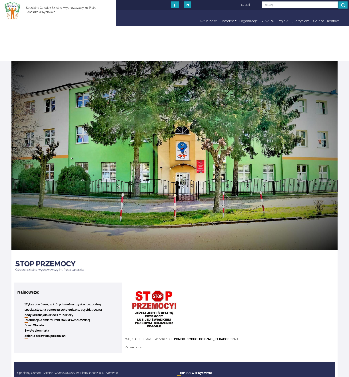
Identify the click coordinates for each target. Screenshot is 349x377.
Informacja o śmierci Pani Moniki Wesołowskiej (57, 320)
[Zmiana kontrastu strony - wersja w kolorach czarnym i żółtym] (187, 4)
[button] (343, 5)
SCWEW (268, 21)
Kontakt (333, 21)
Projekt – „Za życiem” (294, 21)
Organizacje (248, 21)
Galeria (318, 21)
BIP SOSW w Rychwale (196, 373)
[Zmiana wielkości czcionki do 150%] (175, 4)
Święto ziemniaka (37, 330)
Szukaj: (245, 5)
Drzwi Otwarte (34, 325)
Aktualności (208, 21)
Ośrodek (227, 21)
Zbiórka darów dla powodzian (45, 336)
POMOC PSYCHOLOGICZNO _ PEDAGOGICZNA (206, 339)
